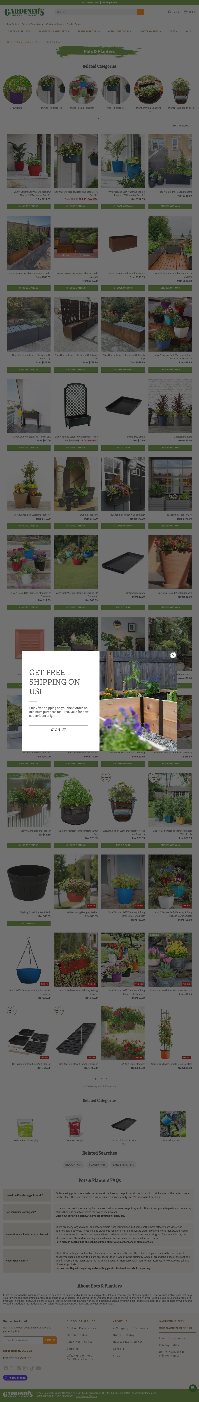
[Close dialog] (173, 655)
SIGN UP (59, 730)
